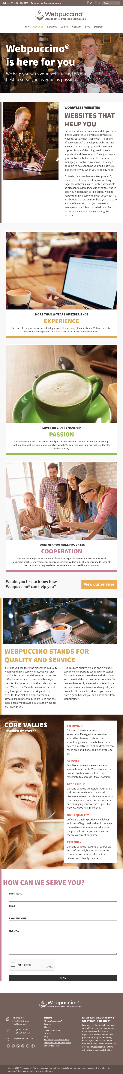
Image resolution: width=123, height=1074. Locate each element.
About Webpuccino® (53, 1021)
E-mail (33, 1046)
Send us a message (26, 1071)
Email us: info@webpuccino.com (46, 3)
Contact (76, 26)
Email (12, 906)
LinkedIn (18, 1046)
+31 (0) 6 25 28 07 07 (21, 1032)
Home (26, 26)
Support (98, 26)
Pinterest (23, 1046)
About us (38, 26)
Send (63, 977)
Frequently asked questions (56, 1039)
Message (14, 930)
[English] (89, 2)
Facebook (8, 1046)
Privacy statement (52, 1045)
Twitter (13, 1046)
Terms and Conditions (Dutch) (57, 1042)
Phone (28, 1046)
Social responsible (52, 1030)
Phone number (18, 918)
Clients (64, 26)
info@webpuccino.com (22, 1038)
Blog (87, 26)
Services (52, 26)
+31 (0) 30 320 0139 (20, 1029)
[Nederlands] (97, 2)
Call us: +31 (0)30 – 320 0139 (15, 3)
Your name (15, 893)
